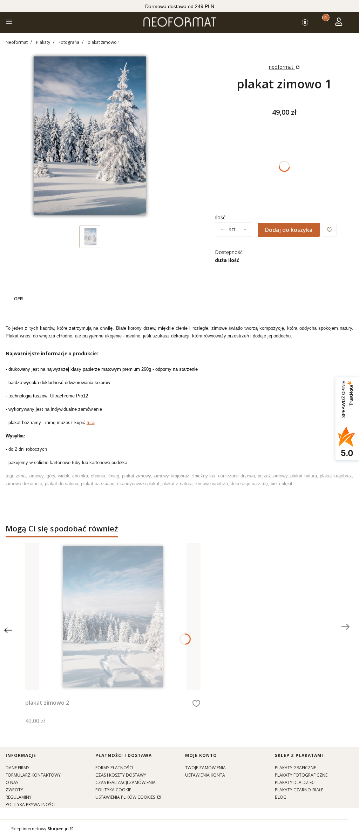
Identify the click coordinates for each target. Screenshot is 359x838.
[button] (9, 22)
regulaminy (19, 797)
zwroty (14, 790)
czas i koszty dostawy (120, 775)
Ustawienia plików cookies (125, 797)
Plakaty (43, 42)
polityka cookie (113, 790)
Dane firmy (17, 768)
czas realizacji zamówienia (125, 782)
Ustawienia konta (205, 775)
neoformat (282, 66)
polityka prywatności (30, 804)
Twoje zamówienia (205, 768)
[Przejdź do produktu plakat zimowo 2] (113, 616)
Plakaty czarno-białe (299, 790)
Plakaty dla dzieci (295, 782)
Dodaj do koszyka (288, 230)
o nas (12, 782)
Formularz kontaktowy (33, 775)
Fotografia (69, 42)
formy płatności (114, 768)
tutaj (91, 422)
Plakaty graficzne (295, 768)
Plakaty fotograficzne (301, 775)
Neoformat (17, 42)
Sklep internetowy (40, 829)
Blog (280, 797)
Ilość (220, 217)
